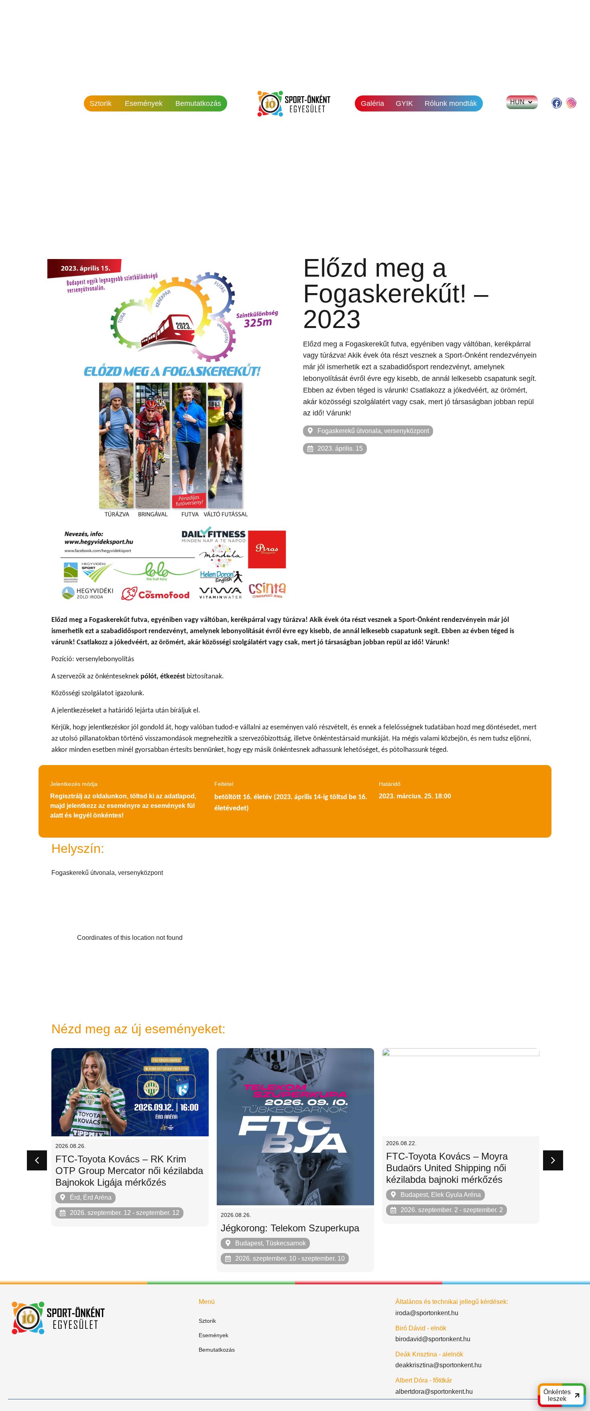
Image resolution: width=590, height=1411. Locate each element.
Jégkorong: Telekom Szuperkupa (290, 1228)
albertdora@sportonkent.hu (434, 1391)
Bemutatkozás (198, 103)
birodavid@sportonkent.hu (432, 1339)
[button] (37, 1160)
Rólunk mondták (451, 103)
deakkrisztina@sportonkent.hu (438, 1365)
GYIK (404, 103)
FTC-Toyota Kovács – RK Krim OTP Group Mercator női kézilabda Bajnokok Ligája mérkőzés (129, 1171)
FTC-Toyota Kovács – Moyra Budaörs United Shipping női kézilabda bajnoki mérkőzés (447, 1168)
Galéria (372, 103)
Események (144, 103)
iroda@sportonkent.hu (426, 1313)
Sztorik (101, 103)
